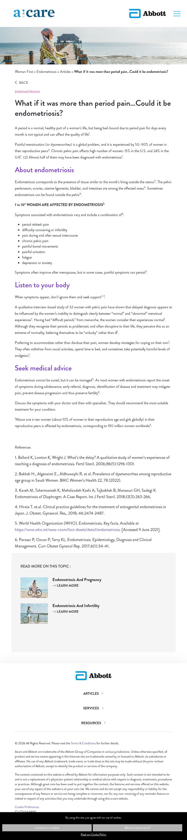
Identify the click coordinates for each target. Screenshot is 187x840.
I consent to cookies (47, 827)
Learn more (67, 585)
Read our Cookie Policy (93, 834)
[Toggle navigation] (177, 13)
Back (23, 82)
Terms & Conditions (83, 743)
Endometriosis (46, 71)
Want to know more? (138, 827)
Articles (65, 71)
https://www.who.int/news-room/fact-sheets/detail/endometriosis (67, 530)
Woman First (24, 71)
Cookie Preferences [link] (27, 807)
